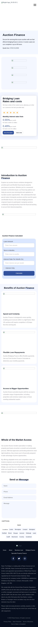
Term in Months (9, 250)
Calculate (19, 273)
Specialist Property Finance (19, 553)
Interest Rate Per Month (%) (13, 259)
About (10, 550)
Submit (19, 525)
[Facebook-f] (13, 558)
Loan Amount (8, 241)
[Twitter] (19, 558)
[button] (35, 5)
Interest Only (10, 268)
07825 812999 (14, 48)
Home (4, 550)
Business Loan (19, 550)
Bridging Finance (30, 550)
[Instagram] (24, 558)
